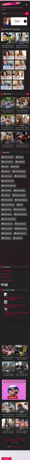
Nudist (20, 204)
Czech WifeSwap (20, 190)
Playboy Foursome (20, 209)
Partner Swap (7, 209)
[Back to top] (25, 455)
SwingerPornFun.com (17, 446)
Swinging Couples (21, 228)
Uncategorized (7, 233)
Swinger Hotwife (8, 228)
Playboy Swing (7, 214)
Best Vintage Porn (6, 274)
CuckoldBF (15, 166)
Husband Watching (22, 199)
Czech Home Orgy (8, 180)
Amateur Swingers (8, 157)
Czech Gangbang (21, 176)
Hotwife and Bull (8, 199)
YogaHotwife (18, 238)
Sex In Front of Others (9, 218)
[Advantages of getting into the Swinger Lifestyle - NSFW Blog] (5, 303)
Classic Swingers (8, 161)
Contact (22, 441)
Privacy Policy (21, 439)
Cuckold (6, 166)
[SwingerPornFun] (12, 4)
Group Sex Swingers (20, 195)
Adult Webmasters (6, 270)
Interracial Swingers (9, 204)
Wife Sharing (7, 238)
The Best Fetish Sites (7, 280)
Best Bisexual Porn (6, 277)
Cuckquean (6, 171)
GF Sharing (7, 195)
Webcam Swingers (21, 233)
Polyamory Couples (21, 214)
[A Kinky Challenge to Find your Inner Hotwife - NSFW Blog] (5, 295)
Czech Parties (7, 190)
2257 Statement (9, 439)
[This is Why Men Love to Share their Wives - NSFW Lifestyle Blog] (5, 310)
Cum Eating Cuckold (20, 171)
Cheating (20, 157)
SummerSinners (21, 223)
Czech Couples (7, 176)
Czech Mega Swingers (9, 185)
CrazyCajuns (20, 161)
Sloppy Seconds (8, 223)
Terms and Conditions (11, 441)
